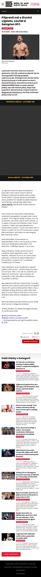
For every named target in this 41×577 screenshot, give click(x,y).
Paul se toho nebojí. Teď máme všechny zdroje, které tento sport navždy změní (26, 408)
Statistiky (20, 570)
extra (26, 522)
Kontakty (20, 573)
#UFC (19, 316)
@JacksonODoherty (9, 316)
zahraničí (5, 28)
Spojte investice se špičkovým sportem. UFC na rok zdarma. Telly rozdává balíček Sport (26, 516)
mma (11, 28)
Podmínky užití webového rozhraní (20, 564)
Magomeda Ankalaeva (12, 92)
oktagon (18, 371)
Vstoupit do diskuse (31, 341)
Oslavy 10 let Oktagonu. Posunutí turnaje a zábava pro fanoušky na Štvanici (27, 475)
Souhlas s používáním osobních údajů (20, 567)
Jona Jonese (7, 204)
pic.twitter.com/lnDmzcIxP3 (17, 318)
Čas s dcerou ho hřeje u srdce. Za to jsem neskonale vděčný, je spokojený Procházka (26, 431)
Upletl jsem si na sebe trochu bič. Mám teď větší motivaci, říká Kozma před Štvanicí (27, 453)
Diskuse (36, 337)
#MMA (4, 318)
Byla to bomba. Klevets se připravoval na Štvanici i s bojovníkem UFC (27, 495)
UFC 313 (14, 73)
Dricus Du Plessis (9, 80)
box (27, 414)
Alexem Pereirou (9, 83)
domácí (27, 371)
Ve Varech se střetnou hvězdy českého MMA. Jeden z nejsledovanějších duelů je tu (27, 365)
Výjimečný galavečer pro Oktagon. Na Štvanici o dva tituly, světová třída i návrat (27, 387)
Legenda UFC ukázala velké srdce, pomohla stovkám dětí (25, 536)
